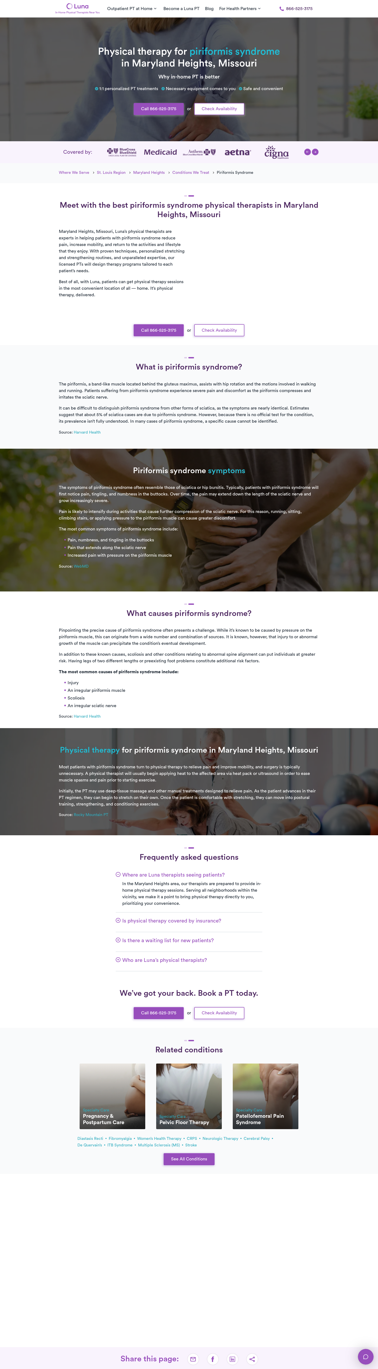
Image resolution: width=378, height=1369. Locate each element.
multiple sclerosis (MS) (159, 1145)
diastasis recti (90, 1139)
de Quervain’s (90, 1145)
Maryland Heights (149, 172)
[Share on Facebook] (212, 1359)
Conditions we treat (190, 172)
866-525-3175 (299, 9)
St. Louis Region (111, 172)
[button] (307, 152)
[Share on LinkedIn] (232, 1359)
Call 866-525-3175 (158, 109)
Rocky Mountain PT (91, 815)
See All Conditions (189, 1159)
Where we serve (74, 172)
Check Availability (219, 109)
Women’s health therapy (159, 1139)
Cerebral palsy (257, 1139)
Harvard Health (87, 432)
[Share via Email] (193, 1359)
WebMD (81, 566)
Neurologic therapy (221, 1139)
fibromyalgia (121, 1139)
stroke (191, 1145)
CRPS (192, 1139)
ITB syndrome (120, 1145)
